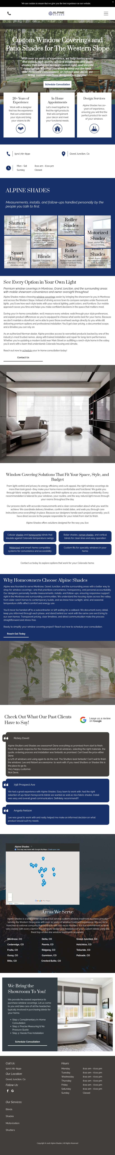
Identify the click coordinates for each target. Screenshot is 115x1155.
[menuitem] (57, 1109)
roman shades (86, 534)
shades (19, 534)
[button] (106, 13)
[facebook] (8, 1091)
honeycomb (34, 534)
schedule (27, 350)
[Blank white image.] (9, 15)
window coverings (45, 297)
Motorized (14, 547)
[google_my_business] (13, 1091)
